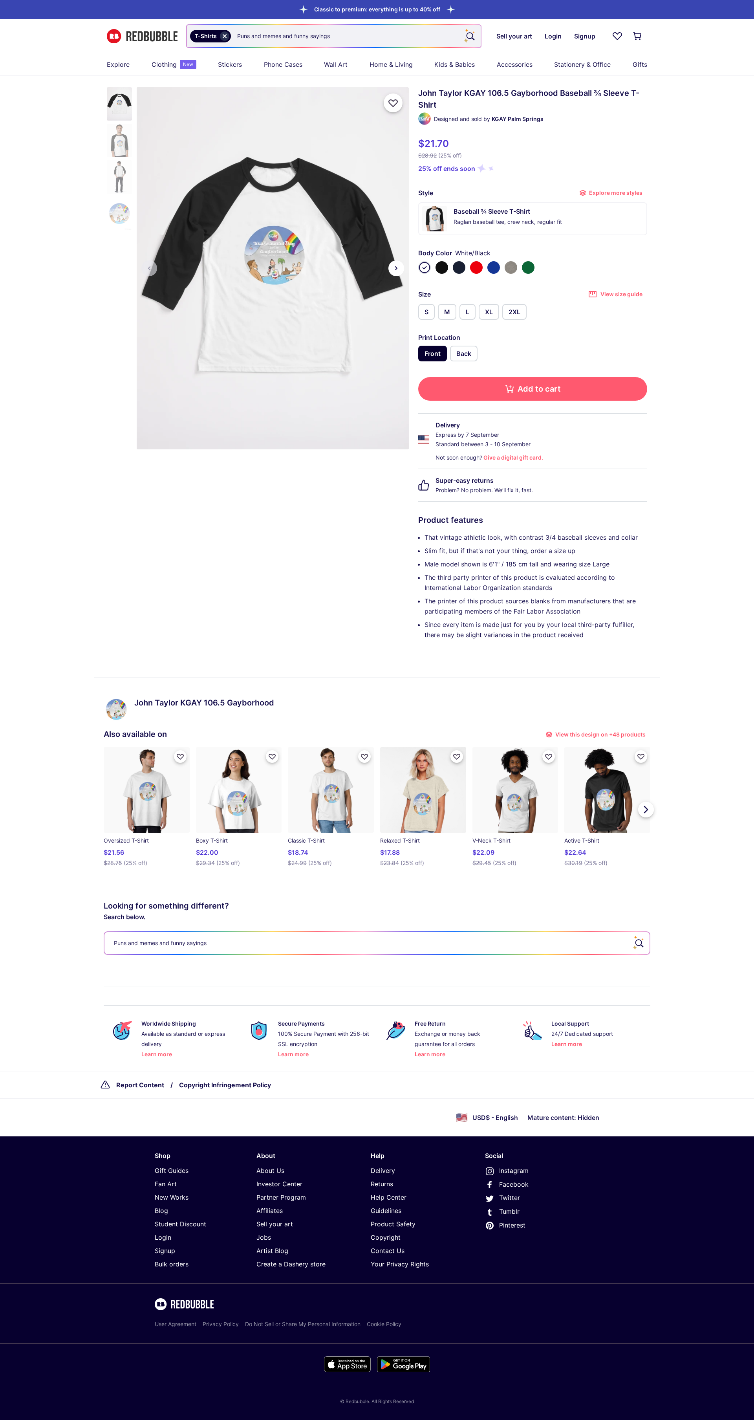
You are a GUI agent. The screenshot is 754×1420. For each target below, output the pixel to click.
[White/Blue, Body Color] (493, 267)
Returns (382, 1184)
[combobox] (334, 36)
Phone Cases (283, 64)
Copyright (386, 1237)
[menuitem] (118, 64)
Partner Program (281, 1197)
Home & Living (391, 64)
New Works (171, 1197)
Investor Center (279, 1184)
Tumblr (509, 1211)
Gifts (640, 64)
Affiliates (269, 1211)
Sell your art (274, 1224)
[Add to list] (393, 102)
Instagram (514, 1170)
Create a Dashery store (291, 1264)
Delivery (383, 1170)
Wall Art (336, 64)
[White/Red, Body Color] (476, 267)
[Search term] (470, 36)
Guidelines (386, 1211)
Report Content (140, 1085)
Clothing (172, 64)
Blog (161, 1211)
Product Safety (393, 1224)
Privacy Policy (221, 1324)
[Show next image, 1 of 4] (396, 268)
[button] (377, 9)
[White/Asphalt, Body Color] (511, 267)
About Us (270, 1170)
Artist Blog (272, 1251)
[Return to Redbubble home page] (142, 36)
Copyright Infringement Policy (225, 1085)
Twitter (509, 1198)
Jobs (263, 1237)
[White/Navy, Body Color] (459, 267)
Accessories (515, 64)
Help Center (388, 1197)
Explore (118, 64)
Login (163, 1237)
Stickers (230, 64)
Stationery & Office (582, 64)
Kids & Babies (454, 64)
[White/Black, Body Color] (424, 267)
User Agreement (175, 1324)
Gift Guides (171, 1170)
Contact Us (387, 1251)
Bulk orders (171, 1264)
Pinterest (512, 1225)
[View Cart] (637, 36)
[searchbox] (377, 943)
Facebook (514, 1184)
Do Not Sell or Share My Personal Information (303, 1324)
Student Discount (180, 1224)
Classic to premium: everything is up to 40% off (377, 9)
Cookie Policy (384, 1324)
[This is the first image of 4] (149, 268)
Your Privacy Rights (400, 1264)
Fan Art (166, 1184)
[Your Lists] (617, 36)
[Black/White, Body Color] (442, 267)
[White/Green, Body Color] (528, 267)
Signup (165, 1251)
